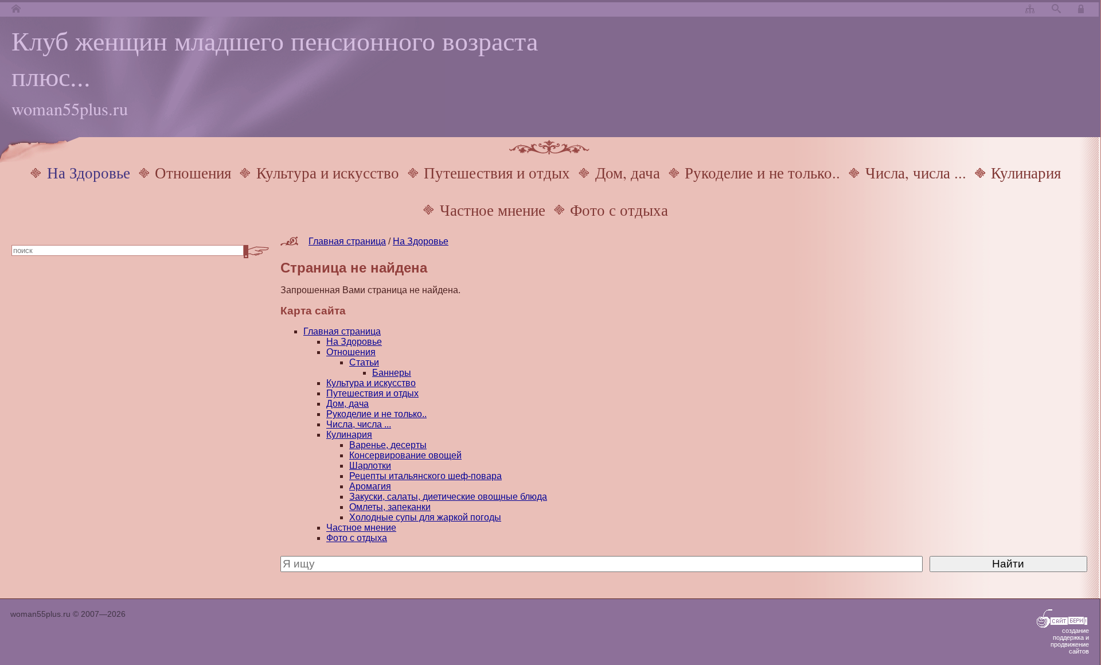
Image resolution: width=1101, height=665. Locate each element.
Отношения (193, 172)
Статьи (364, 362)
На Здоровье (88, 172)
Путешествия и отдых (497, 172)
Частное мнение (492, 209)
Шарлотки (370, 465)
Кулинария (1026, 172)
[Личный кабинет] (1082, 9)
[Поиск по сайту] (1056, 9)
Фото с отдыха (619, 209)
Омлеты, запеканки (390, 507)
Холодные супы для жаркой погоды (425, 517)
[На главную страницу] (16, 9)
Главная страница (347, 241)
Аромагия (370, 486)
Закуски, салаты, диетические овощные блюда (448, 496)
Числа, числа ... (915, 172)
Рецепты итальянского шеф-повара (425, 476)
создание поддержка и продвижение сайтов (1070, 641)
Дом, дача (627, 172)
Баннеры (391, 373)
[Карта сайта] (1029, 9)
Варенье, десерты (388, 445)
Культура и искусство (327, 172)
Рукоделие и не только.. (762, 172)
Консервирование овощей (405, 455)
